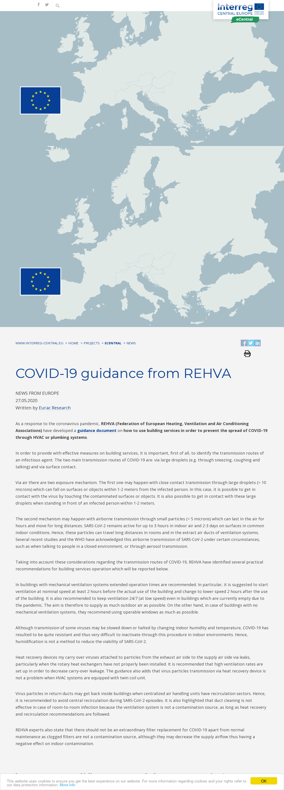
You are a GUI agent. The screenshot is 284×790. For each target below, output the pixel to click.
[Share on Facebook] (244, 343)
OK (263, 781)
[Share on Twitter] (250, 343)
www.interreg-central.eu (39, 343)
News (131, 343)
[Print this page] (246, 353)
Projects (92, 343)
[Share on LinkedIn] (257, 343)
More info (67, 784)
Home (73, 343)
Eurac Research (55, 408)
